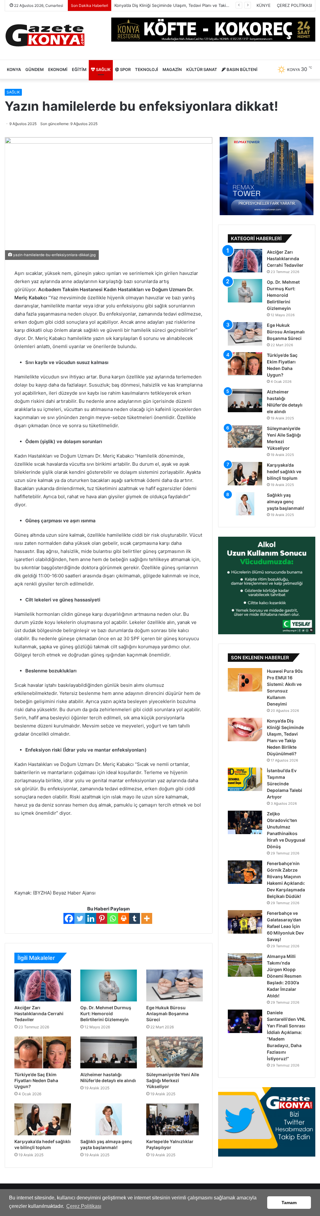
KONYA (14, 69)
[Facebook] (68, 918)
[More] (146, 918)
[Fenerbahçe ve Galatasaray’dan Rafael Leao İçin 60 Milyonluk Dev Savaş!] (245, 922)
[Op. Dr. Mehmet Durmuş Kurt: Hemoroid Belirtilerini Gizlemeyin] (108, 985)
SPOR (125, 69)
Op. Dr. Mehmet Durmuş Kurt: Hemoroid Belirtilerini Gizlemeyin (105, 1013)
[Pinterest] (101, 918)
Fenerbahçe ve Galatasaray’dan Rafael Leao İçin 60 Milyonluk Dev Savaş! (285, 926)
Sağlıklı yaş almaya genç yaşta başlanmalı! (285, 501)
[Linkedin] (90, 918)
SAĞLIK (103, 69)
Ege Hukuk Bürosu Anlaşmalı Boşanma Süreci (167, 1013)
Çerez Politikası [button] (83, 1206)
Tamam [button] (289, 1202)
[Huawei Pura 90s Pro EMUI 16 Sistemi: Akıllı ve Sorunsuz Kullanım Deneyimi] (245, 680)
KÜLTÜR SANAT (201, 69)
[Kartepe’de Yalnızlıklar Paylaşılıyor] (174, 1119)
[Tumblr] (134, 918)
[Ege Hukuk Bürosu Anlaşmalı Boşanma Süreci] (174, 985)
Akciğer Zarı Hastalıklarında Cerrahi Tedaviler (38, 1013)
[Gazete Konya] (44, 35)
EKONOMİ (58, 69)
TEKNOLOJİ (146, 69)
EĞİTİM (79, 69)
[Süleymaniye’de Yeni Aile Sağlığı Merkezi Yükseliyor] (174, 1052)
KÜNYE (264, 5)
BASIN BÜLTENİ (242, 69)
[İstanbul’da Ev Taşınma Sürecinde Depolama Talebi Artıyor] (245, 779)
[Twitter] (79, 918)
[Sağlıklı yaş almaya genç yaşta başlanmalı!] (108, 1119)
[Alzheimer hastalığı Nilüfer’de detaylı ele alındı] (108, 1052)
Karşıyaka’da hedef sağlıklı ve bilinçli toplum (284, 471)
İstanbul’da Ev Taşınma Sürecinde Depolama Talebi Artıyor (170, 5)
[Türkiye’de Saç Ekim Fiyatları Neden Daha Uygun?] (42, 1052)
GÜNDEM (34, 69)
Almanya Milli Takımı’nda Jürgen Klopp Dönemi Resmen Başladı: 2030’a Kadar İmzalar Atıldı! (284, 976)
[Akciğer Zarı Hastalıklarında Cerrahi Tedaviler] (42, 985)
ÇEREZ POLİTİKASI (294, 5)
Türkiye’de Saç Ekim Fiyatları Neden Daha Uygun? (36, 1080)
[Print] (123, 918)
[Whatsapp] (112, 918)
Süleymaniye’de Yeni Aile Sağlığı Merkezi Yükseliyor (172, 1080)
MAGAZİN (172, 69)
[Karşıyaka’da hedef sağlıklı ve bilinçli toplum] (42, 1119)
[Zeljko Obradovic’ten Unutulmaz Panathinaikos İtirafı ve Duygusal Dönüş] (245, 822)
